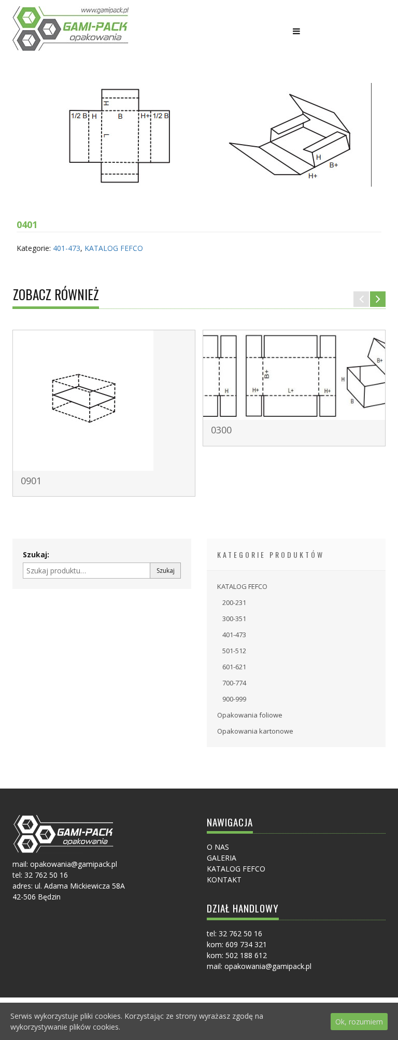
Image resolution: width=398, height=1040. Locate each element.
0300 (221, 430)
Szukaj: (36, 554)
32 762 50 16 (46, 875)
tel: (18, 875)
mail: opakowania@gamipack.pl (64, 864)
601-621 (234, 666)
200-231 (234, 602)
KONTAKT (224, 879)
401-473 (66, 248)
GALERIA (221, 858)
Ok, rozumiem (359, 1022)
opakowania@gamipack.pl (267, 966)
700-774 (234, 682)
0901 (31, 480)
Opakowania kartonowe (255, 731)
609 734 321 (246, 944)
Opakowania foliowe (249, 715)
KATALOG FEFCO (113, 248)
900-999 (234, 699)
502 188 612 (246, 955)
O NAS (218, 847)
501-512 (234, 650)
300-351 (234, 618)
